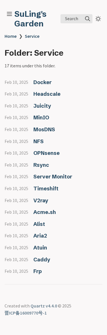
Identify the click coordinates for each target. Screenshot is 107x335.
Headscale (46, 94)
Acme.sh (44, 212)
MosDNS (44, 129)
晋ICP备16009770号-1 (26, 313)
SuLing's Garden (30, 18)
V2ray (40, 200)
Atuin (40, 247)
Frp (37, 271)
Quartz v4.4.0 (44, 306)
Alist (39, 224)
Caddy (41, 259)
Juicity (42, 106)
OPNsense (46, 153)
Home (11, 36)
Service (32, 36)
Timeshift (45, 188)
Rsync (41, 165)
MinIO (41, 117)
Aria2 (40, 235)
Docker (42, 82)
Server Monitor (52, 176)
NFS (38, 141)
